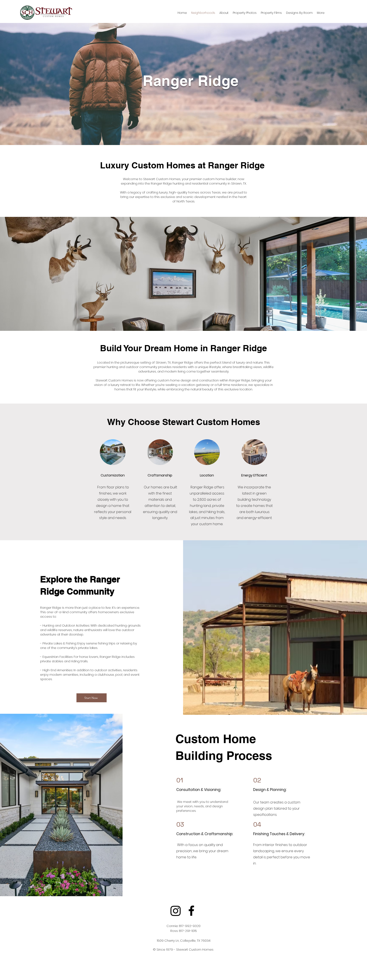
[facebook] (191, 910)
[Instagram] (175, 910)
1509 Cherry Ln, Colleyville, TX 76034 (183, 940)
